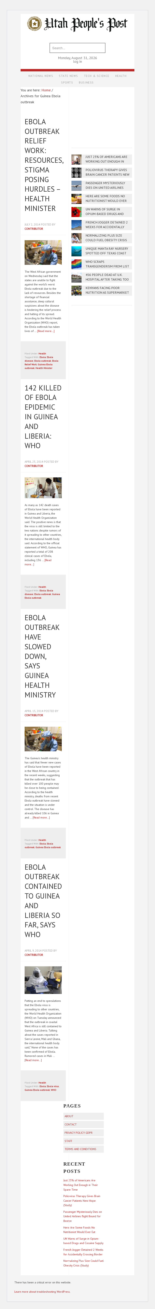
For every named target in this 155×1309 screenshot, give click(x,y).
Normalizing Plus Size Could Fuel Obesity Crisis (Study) (106, 240)
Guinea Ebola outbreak (48, 847)
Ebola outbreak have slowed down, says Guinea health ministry (42, 656)
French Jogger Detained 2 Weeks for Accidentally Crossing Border (107, 227)
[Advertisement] (101, 115)
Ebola (43, 357)
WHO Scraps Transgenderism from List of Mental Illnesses (107, 266)
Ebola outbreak (42, 360)
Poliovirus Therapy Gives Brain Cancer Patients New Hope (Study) (107, 174)
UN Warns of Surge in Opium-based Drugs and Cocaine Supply (105, 214)
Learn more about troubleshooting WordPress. (42, 1291)
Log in (77, 61)
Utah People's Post (77, 14)
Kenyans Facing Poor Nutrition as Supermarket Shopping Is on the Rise (107, 292)
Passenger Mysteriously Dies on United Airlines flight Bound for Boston (107, 187)
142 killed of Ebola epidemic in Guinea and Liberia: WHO (43, 416)
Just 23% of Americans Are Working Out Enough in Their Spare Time (106, 161)
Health (42, 353)
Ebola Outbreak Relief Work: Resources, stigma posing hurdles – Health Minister (44, 165)
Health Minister (44, 368)
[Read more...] (45, 331)
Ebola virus (53, 1086)
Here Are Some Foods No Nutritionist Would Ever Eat (106, 201)
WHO (53, 1089)
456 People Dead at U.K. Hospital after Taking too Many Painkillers (107, 279)
